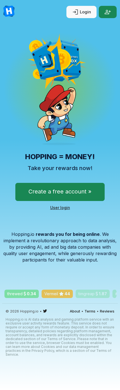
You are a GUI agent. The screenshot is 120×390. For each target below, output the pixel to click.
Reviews (107, 311)
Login (81, 12)
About (75, 311)
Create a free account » (60, 191)
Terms (90, 311)
